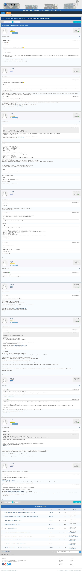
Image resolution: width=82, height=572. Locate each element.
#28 (79, 385)
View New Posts (4, 15)
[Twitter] (8, 564)
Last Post (70, 513)
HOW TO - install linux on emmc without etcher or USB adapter (17, 547)
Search (56, 10)
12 (59, 512)
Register (8, 12)
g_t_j (73, 520)
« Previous (6, 22)
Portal (51, 10)
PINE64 (3, 18)
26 (59, 520)
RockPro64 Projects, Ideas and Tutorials (18, 18)
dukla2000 (51, 547)
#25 (79, 268)
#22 (79, 76)
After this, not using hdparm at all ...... (18, 491)
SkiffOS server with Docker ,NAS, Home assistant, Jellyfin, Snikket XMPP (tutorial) (20, 512)
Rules (31, 10)
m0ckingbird (66, 570)
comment (8, 491)
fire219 (79, 570)
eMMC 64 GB (10, 396)
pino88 (73, 528)
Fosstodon (61, 564)
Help (60, 10)
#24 (79, 199)
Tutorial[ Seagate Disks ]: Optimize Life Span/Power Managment (17, 532)
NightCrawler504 (51, 528)
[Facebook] (3, 564)
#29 (79, 427)
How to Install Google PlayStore (11, 528)
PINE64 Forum (23, 308)
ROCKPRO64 (8, 18)
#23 (79, 121)
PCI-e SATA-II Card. (73, 492)
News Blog (47, 10)
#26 (79, 291)
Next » (19, 22)
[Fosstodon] (10, 564)
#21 (79, 36)
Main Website (25, 10)
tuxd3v (11, 29)
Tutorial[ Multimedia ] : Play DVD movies (13, 539)
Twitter (60, 561)
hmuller (51, 524)
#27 (79, 326)
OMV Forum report (5, 412)
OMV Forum (15, 308)
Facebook (61, 560)
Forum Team (72, 565)
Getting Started (36, 10)
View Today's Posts (11, 15)
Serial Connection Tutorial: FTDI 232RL (12, 524)
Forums (71, 560)
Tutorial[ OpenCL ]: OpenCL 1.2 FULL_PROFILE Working (15, 543)
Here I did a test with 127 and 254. (9, 480)
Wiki (42, 10)
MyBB (7, 570)
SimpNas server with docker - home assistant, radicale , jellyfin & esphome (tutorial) (21, 516)
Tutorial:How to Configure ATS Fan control (13, 520)
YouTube (61, 563)
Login (3, 12)
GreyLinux (51, 512)
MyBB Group (15, 570)
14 (59, 532)
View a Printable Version (6, 551)
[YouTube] (5, 564)
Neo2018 (12, 68)
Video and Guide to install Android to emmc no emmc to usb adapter (18, 536)
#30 (79, 471)
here (5, 141)
